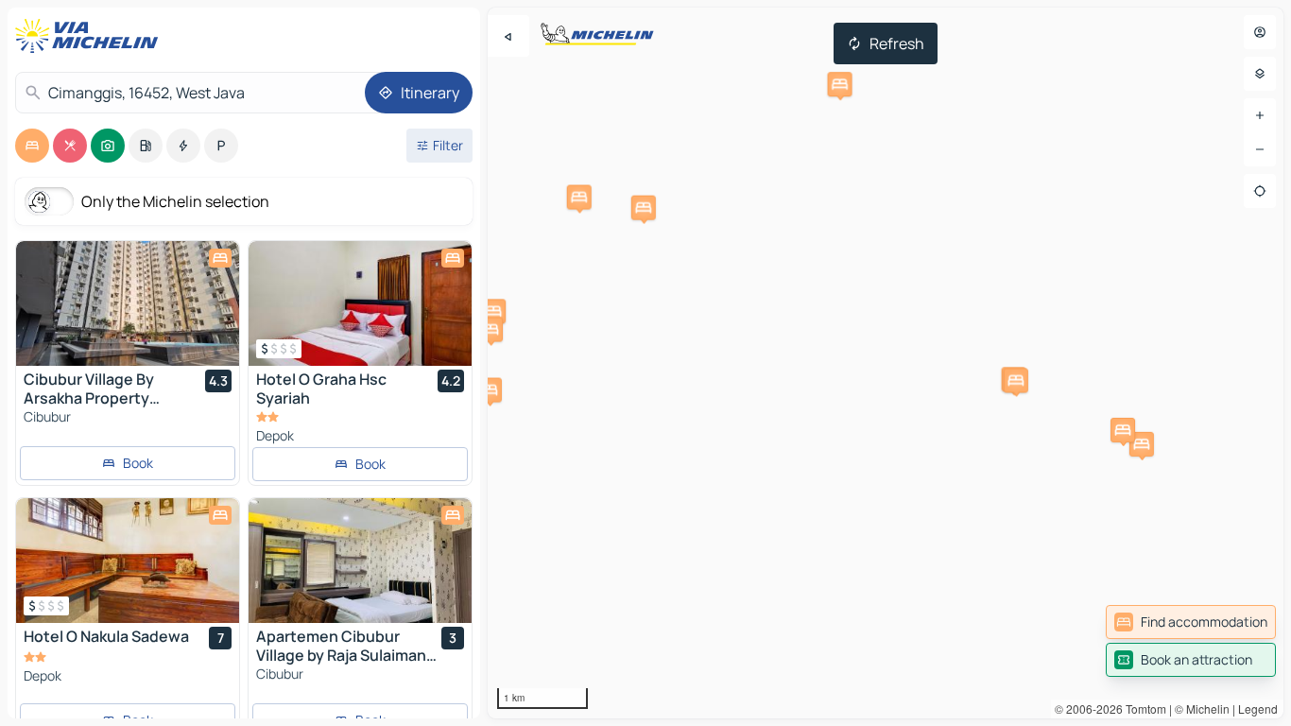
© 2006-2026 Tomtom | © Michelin (1142, 708)
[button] (489, 390)
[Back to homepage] (90, 36)
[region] (885, 363)
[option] (32, 146)
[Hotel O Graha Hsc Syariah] (360, 303)
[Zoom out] (1260, 149)
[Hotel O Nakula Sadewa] (127, 560)
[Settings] (1260, 74)
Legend (1258, 708)
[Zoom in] (1260, 115)
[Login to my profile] (1260, 32)
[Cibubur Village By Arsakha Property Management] (127, 303)
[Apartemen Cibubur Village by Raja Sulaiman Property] (360, 560)
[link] (1191, 622)
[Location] (1260, 191)
